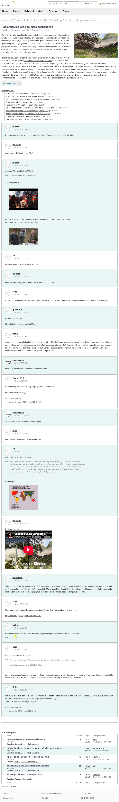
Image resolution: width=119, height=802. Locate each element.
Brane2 (9, 777)
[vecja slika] (96, 45)
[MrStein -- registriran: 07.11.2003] (8, 626)
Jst (94, 765)
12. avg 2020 (16, 30)
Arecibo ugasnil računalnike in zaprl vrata (22, 93)
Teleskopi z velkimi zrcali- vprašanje (24, 774)
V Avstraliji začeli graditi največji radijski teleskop (25, 96)
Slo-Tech (4, 35)
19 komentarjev (9, 83)
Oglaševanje (7, 798)
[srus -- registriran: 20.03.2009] (8, 293)
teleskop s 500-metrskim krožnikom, (38, 60)
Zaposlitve (53, 11)
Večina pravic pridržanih (51, 793)
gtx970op (17, 309)
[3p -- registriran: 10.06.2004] (8, 257)
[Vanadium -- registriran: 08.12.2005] (8, 579)
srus (14, 291)
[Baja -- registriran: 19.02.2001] (8, 648)
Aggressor (10, 750)
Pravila (5, 793)
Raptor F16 (18, 378)
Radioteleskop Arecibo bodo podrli (19, 105)
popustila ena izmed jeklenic (47, 37)
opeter (15, 126)
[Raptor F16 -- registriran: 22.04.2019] (8, 379)
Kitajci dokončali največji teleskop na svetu (23, 116)
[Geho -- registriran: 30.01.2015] (8, 335)
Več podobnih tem (8, 786)
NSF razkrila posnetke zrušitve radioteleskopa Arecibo (27, 99)
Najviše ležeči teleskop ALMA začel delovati (23, 119)
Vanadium (17, 577)
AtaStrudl (96, 757)
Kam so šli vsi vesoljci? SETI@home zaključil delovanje (28, 110)
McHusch (10, 741)
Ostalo (66, 11)
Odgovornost (86, 793)
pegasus (16, 144)
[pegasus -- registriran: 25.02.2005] (8, 146)
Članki (41, 11)
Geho (15, 333)
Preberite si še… (8, 90)
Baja (14, 646)
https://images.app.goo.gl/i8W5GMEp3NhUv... (23, 615)
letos (52, 66)
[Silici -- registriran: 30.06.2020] (8, 432)
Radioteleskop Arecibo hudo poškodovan (27, 27)
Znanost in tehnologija (40, 30)
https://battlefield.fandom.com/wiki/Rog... (21, 324)
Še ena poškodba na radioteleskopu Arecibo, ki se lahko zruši (30, 107)
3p (13, 255)
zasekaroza (18, 360)
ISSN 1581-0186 (87, 798)
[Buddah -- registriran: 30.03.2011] (8, 275)
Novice (5, 11)
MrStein (16, 625)
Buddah (16, 273)
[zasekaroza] (8, 361)
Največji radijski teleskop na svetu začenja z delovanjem (28, 113)
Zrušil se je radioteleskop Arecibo (19, 102)
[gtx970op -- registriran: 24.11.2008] (8, 311)
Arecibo (64, 35)
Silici (14, 430)
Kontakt (45, 798)
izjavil (31, 171)
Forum (16, 11)
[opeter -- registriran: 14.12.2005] (8, 128)
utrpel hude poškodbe (21, 37)
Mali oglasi (29, 11)
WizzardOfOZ (98, 748)
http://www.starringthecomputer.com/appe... (22, 222)
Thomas (96, 774)
